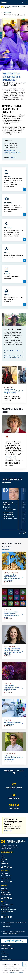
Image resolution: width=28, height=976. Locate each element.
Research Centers (5, 892)
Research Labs (4, 890)
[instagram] (5, 867)
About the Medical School (7, 911)
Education (4, 902)
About (2, 855)
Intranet (3, 913)
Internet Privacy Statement (16, 972)
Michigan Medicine (7, 852)
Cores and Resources (6, 894)
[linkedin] (8, 898)
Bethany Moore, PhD (11, 457)
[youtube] (11, 867)
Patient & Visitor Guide (6, 875)
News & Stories (4, 863)
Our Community (5, 907)
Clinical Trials (4, 888)
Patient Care (5, 871)
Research (4, 885)
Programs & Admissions (7, 904)
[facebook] (2, 867)
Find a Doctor (4, 873)
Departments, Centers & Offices (8, 909)
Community (4, 859)
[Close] (24, 964)
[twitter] (8, 867)
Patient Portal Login (6, 878)
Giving (2, 861)
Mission (3, 857)
